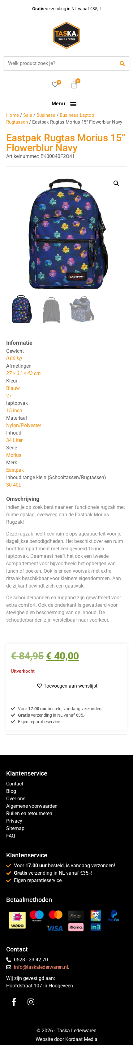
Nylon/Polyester (23, 425)
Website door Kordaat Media (66, 1039)
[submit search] (122, 64)
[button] (73, 103)
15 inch (14, 410)
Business (45, 115)
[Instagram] (31, 1002)
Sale (27, 115)
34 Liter (14, 440)
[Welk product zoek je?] (57, 63)
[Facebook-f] (14, 1002)
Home (12, 115)
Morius (13, 455)
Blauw (13, 388)
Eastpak (15, 470)
